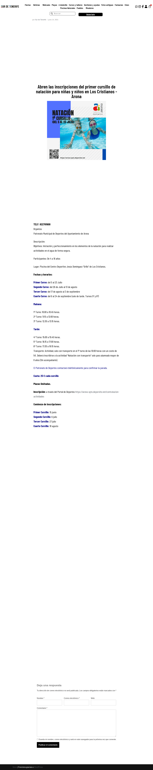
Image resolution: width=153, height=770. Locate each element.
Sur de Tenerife (40, 20)
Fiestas (28, 5)
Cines (127, 5)
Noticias (36, 5)
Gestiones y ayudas (92, 5)
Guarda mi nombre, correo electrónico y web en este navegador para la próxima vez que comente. (77, 739)
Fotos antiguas (107, 5)
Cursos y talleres (75, 5)
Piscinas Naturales (67, 8)
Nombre (40, 698)
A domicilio (63, 5)
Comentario (42, 708)
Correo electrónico (72, 698)
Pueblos (80, 8)
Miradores (90, 8)
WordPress (38, 767)
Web (93, 698)
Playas (54, 5)
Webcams (46, 5)
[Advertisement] (76, 53)
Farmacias (119, 5)
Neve (15, 767)
